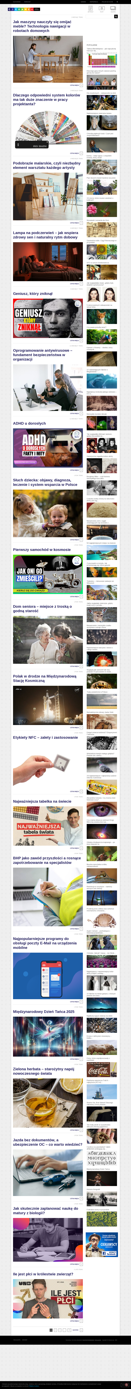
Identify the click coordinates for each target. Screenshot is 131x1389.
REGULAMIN (98, 1340)
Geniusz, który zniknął (32, 294)
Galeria (113, 12)
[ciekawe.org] (24, 10)
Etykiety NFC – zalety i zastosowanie (45, 737)
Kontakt (24, 1340)
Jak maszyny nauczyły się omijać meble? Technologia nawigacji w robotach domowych (42, 26)
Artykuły (90, 12)
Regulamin (17, 1340)
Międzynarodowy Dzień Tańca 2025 (43, 1012)
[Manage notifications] (126, 1384)
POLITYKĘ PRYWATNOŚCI (88, 1340)
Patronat (27, 2)
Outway (31, 1340)
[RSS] (117, 2)
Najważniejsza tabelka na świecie (42, 801)
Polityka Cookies (34, 1386)
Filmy (101, 12)
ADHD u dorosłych (29, 423)
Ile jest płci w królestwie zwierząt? (43, 1274)
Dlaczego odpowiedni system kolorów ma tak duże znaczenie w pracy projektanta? (46, 99)
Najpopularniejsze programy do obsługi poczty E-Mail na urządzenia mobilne (45, 943)
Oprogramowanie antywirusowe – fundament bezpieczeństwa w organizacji (42, 354)
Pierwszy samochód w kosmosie (42, 550)
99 (69, 1330)
